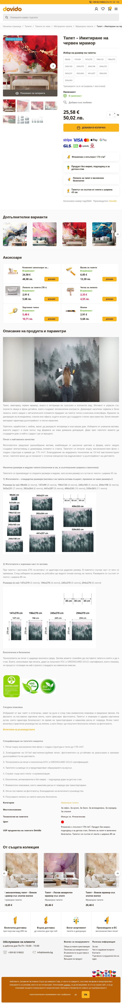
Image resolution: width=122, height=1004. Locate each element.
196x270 (111, 59)
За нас (95, 946)
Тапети (28, 26)
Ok (85, 994)
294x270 (103, 66)
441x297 (91, 73)
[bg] (114, 975)
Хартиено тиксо (30, 307)
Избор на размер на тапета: (80, 52)
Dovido (113, 200)
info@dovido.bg (45, 952)
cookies (67, 984)
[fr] (110, 975)
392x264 (80, 73)
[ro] (110, 971)
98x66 (67, 59)
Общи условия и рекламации (77, 946)
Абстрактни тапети (63, 26)
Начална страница (12, 26)
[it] (102, 975)
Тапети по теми (42, 26)
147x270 (88, 59)
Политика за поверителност (76, 949)
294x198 (91, 66)
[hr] (106, 971)
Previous (4, 873)
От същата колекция (21, 847)
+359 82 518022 (16, 952)
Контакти (96, 952)
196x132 (100, 59)
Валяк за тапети (88, 267)
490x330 (103, 73)
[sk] (94, 971)
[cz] (102, 971)
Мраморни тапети (84, 26)
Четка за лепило (88, 287)
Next (53, 66)
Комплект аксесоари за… (35, 267)
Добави (51, 279)
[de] (98, 975)
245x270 (80, 66)
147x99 (77, 59)
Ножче (83, 307)
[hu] (98, 971)
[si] (114, 971)
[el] (106, 975)
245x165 (68, 66)
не (76, 994)
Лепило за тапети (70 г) (34, 287)
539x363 (68, 80)
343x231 (68, 73)
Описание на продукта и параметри (34, 330)
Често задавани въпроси (103, 949)
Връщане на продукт (73, 958)
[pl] (94, 975)
